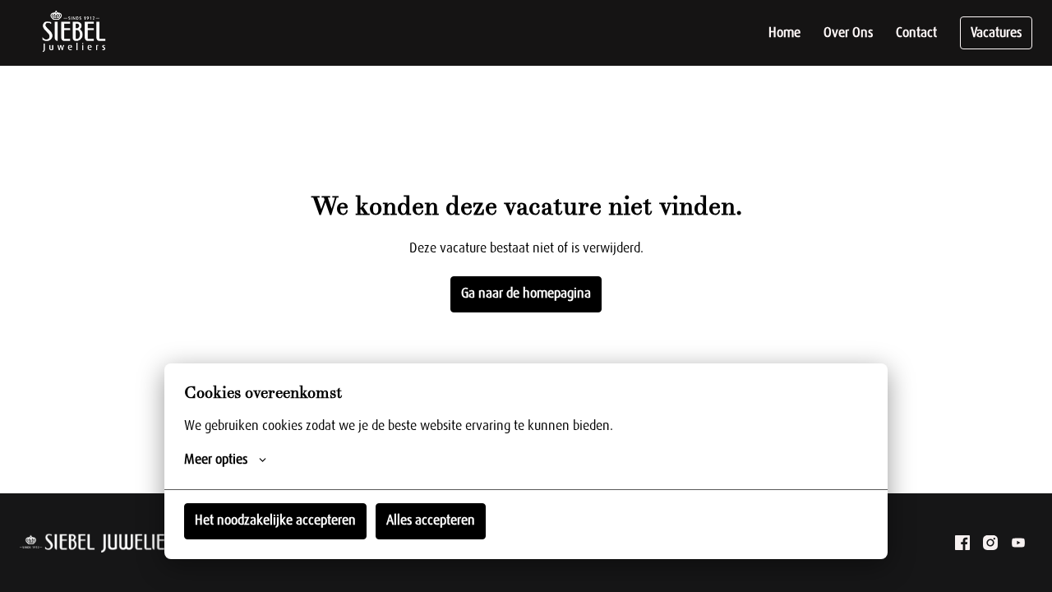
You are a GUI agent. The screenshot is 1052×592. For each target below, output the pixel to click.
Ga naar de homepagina (526, 293)
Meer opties (215, 459)
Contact (916, 32)
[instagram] (990, 543)
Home (784, 32)
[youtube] (1018, 543)
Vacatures (996, 32)
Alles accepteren (430, 520)
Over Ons (848, 32)
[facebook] (962, 543)
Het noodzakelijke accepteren (275, 520)
